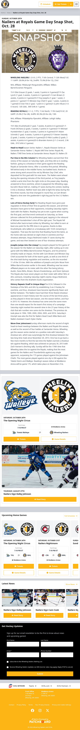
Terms (30, 705)
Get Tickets (61, 4)
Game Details (60, 439)
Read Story (41, 499)
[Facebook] (32, 710)
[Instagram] (40, 710)
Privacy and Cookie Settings (61, 705)
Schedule (46, 4)
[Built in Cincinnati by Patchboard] (40, 720)
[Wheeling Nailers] (5, 4)
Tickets (23, 439)
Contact (11, 705)
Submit (40, 674)
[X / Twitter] (47, 710)
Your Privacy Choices (42, 705)
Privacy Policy (21, 705)
